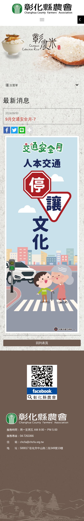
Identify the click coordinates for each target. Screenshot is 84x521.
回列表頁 (42, 343)
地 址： (13, 448)
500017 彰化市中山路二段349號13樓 (41, 448)
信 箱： (13, 442)
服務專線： (13, 435)
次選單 (13, 85)
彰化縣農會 (42, 8)
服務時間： (13, 429)
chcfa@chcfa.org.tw (32, 442)
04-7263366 (27, 435)
